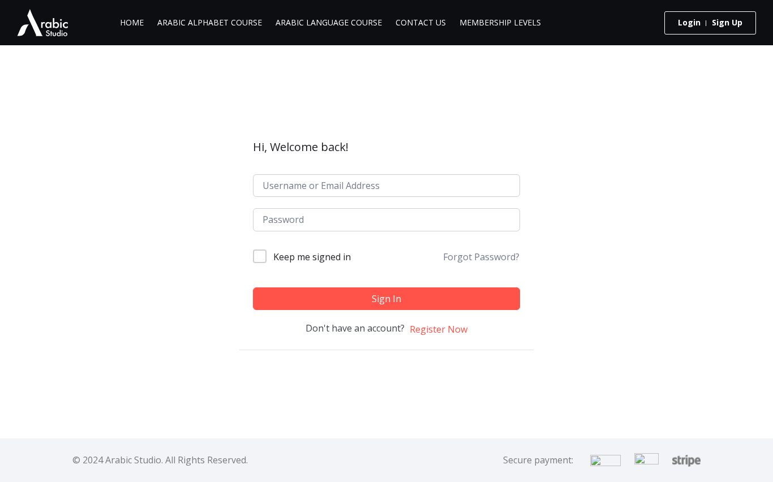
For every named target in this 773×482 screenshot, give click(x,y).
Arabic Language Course (329, 22)
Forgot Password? (481, 257)
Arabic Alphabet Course (209, 22)
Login (689, 22)
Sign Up (727, 22)
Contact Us (421, 22)
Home (132, 22)
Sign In (386, 298)
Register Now (438, 329)
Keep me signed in (312, 257)
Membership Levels (500, 22)
